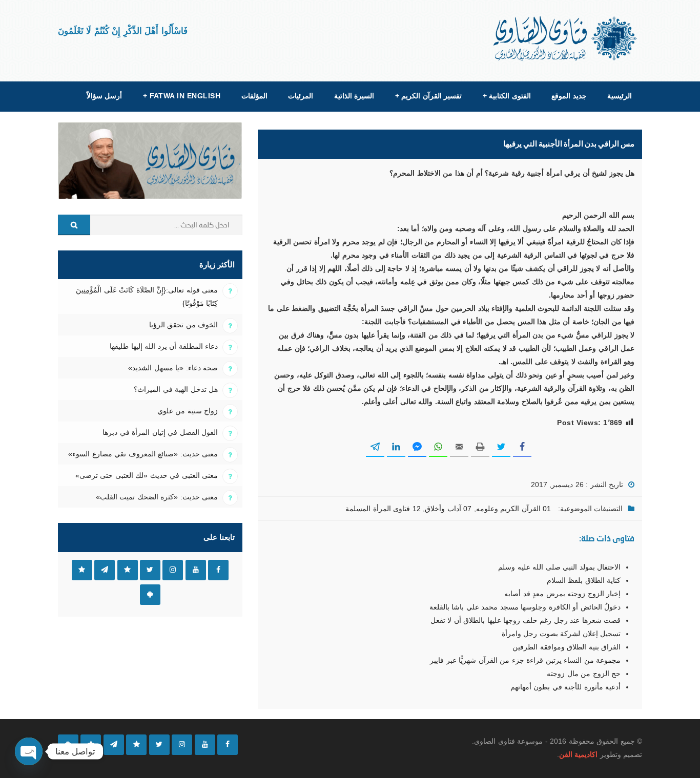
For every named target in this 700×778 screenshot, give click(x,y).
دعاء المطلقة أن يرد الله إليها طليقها (164, 346)
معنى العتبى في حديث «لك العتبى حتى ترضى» (146, 475)
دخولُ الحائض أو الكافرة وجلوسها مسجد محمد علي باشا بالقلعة (525, 607)
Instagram (172, 570)
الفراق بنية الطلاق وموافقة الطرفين (566, 647)
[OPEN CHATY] (29, 751)
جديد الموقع (568, 96)
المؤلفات (254, 96)
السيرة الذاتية (354, 96)
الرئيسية (619, 96)
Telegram (104, 570)
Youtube (196, 570)
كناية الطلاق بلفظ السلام (584, 580)
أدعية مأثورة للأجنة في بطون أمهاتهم (565, 687)
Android (150, 594)
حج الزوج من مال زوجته (584, 673)
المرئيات (300, 96)
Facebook (218, 570)
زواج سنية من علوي (187, 411)
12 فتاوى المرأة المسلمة (382, 508)
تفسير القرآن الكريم (428, 96)
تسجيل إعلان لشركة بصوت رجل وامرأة (561, 633)
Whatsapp (82, 570)
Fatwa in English (182, 96)
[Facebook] (227, 744)
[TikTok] (136, 744)
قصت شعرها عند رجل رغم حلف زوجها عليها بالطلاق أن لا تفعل (525, 620)
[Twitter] (159, 744)
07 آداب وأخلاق (448, 508)
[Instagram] (182, 744)
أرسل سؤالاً (104, 96)
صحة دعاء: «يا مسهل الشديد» (173, 368)
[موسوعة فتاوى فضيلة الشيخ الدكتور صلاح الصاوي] (566, 39)
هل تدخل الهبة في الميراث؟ (176, 389)
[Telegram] (114, 744)
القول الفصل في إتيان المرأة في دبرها (160, 432)
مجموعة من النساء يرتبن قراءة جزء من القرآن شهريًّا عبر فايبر (525, 660)
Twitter (150, 570)
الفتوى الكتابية (507, 96)
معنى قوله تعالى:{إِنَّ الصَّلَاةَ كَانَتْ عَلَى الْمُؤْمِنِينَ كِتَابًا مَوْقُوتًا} (147, 296)
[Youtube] (205, 744)
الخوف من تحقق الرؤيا (183, 325)
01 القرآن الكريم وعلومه (513, 508)
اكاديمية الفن (578, 754)
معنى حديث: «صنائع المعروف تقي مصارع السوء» (143, 454)
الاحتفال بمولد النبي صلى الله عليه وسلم (559, 567)
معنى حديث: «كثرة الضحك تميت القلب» (157, 497)
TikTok (127, 570)
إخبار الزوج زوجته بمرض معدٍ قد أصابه (562, 594)
